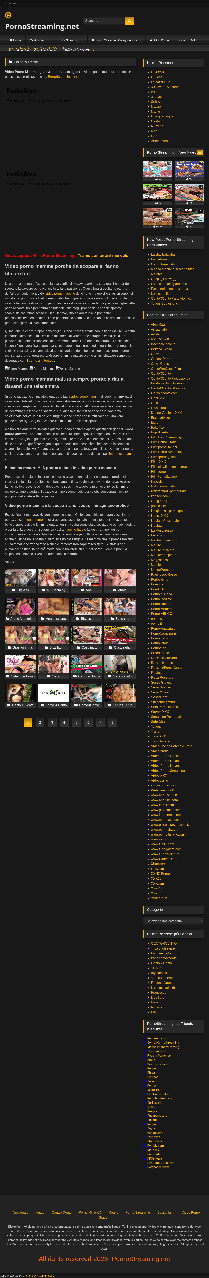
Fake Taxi (158, 427)
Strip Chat (158, 721)
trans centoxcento (164, 958)
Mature (156, 545)
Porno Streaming (138, 1212)
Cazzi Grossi (160, 363)
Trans (155, 731)
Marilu (155, 111)
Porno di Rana (161, 594)
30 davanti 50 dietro (165, 87)
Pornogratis (159, 638)
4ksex (151, 1107)
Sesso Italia (165, 1212)
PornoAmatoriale (163, 628)
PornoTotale (160, 643)
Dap (154, 136)
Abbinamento (160, 141)
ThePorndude (156, 1051)
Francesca (158, 992)
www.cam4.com (162, 805)
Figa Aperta (159, 432)
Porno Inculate (161, 599)
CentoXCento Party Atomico (171, 298)
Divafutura (158, 408)
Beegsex (153, 1111)
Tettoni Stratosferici (165, 303)
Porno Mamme (161, 609)
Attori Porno (161, 40)
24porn (152, 1081)
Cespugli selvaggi (164, 279)
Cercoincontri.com (164, 393)
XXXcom (157, 883)
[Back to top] (196, 1266)
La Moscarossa (162, 530)
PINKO (156, 1012)
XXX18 (156, 878)
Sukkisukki (154, 1102)
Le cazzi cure (160, 82)
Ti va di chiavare (163, 948)
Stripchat (153, 1137)
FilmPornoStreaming (160, 1162)
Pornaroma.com (158, 1038)
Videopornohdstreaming (163, 1047)
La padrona (159, 259)
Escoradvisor (160, 417)
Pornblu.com (155, 1145)
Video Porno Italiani (165, 761)
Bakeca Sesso (161, 349)
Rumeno (157, 126)
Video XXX (159, 775)
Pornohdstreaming (159, 1098)
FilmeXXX (158, 462)
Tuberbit (153, 1120)
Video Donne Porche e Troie (171, 746)
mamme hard (73, 529)
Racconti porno (162, 663)
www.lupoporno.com (166, 815)
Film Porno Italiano (159, 1094)
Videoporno (159, 780)
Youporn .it (159, 898)
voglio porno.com (163, 785)
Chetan (27, 1275)
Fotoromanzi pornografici (169, 491)
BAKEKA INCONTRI (78, 50)
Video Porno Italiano (166, 765)
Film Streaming (69, 40)
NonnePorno (160, 569)
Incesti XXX (159, 515)
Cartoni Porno (161, 359)
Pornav (152, 1085)
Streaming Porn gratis (166, 716)
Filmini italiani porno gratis (170, 466)
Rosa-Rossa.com (163, 677)
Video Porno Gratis (165, 756)
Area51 (152, 1059)
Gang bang (159, 501)
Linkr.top (152, 1077)
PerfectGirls (159, 579)
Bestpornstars (157, 1064)
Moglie (156, 564)
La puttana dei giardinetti (169, 284)
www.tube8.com (162, 844)
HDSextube (154, 1158)
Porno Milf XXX (162, 614)
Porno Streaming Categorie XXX (116, 40)
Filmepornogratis (163, 457)
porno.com (158, 618)
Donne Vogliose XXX (166, 412)
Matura (156, 106)
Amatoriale (159, 329)
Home (17, 40)
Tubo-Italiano (160, 741)
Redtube (157, 672)
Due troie (157, 72)
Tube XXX (158, 736)
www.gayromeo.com (165, 810)
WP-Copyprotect (43, 1275)
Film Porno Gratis (163, 442)
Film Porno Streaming (167, 452)
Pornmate (154, 1154)
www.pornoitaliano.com (168, 834)
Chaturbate (154, 1141)
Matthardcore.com (164, 540)
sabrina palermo (163, 978)
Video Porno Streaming (168, 770)
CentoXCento (38, 40)
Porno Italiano (161, 604)
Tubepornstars (157, 1115)
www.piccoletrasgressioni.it (170, 824)
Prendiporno (160, 653)
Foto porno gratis (163, 486)
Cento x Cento (161, 963)
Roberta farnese (162, 982)
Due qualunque (162, 116)
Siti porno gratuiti (163, 702)
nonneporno (34, 519)
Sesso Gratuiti (161, 682)
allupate (157, 96)
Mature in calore (162, 550)
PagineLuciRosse (164, 574)
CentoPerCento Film (166, 368)
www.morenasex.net (165, 819)
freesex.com (160, 496)
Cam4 (155, 354)
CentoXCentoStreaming (163, 1042)
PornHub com (161, 589)
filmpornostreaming (121, 453)
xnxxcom (157, 868)
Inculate (156, 525)
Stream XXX (160, 712)
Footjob (156, 481)
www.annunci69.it (164, 795)
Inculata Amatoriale (165, 520)
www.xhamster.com (165, 854)
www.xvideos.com (164, 859)
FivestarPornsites (159, 1055)
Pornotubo (158, 648)
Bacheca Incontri (163, 344)
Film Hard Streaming (166, 437)
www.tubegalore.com (166, 849)
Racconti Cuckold (164, 658)
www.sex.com (161, 839)
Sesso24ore (160, 692)
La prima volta (161, 953)
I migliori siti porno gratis (168, 511)
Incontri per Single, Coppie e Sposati (32, 50)
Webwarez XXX (162, 790)
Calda (155, 121)
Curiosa (156, 77)
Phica (151, 1072)
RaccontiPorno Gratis (166, 667)
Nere (154, 1002)
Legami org (159, 535)
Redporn (152, 1068)
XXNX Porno (160, 873)
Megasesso (159, 560)
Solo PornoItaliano (164, 707)
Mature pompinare (164, 555)
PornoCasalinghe (164, 633)
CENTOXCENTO (164, 943)
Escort (155, 422)
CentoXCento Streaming (169, 388)
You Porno (158, 888)
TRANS (156, 968)
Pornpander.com (158, 1167)
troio (154, 92)
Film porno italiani (164, 447)
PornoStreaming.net (38, 26)
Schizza (157, 101)
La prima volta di (163, 987)
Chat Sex (158, 398)
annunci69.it (160, 339)
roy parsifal (159, 973)
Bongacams (155, 1132)
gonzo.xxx (158, 506)
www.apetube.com (164, 800)
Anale (155, 334)
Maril (154, 131)
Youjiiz (156, 893)
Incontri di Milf (187, 40)
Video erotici (160, 751)
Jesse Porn (154, 1089)
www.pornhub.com (164, 829)
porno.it (156, 623)
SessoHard (159, 697)
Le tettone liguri (162, 293)
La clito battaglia (163, 254)
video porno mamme (60, 293)
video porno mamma (85, 396)
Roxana (156, 1007)
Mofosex (153, 1150)
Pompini (157, 584)
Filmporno (158, 471)
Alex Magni (159, 324)
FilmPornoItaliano (164, 476)
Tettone (156, 726)
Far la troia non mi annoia (169, 288)
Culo (154, 403)
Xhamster (158, 864)
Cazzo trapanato (163, 264)
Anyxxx (152, 1128)
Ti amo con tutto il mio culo (103, 255)
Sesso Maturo (161, 687)
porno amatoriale (41, 360)
